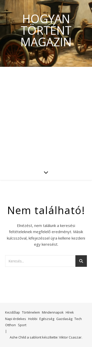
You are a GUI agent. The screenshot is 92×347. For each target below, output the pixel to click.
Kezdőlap (12, 312)
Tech (78, 318)
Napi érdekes (15, 318)
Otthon (10, 325)
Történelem (31, 312)
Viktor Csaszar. (70, 337)
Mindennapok (53, 312)
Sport (22, 325)
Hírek (70, 312)
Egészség (46, 318)
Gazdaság (64, 318)
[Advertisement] (46, 115)
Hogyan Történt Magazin (46, 30)
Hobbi (32, 318)
